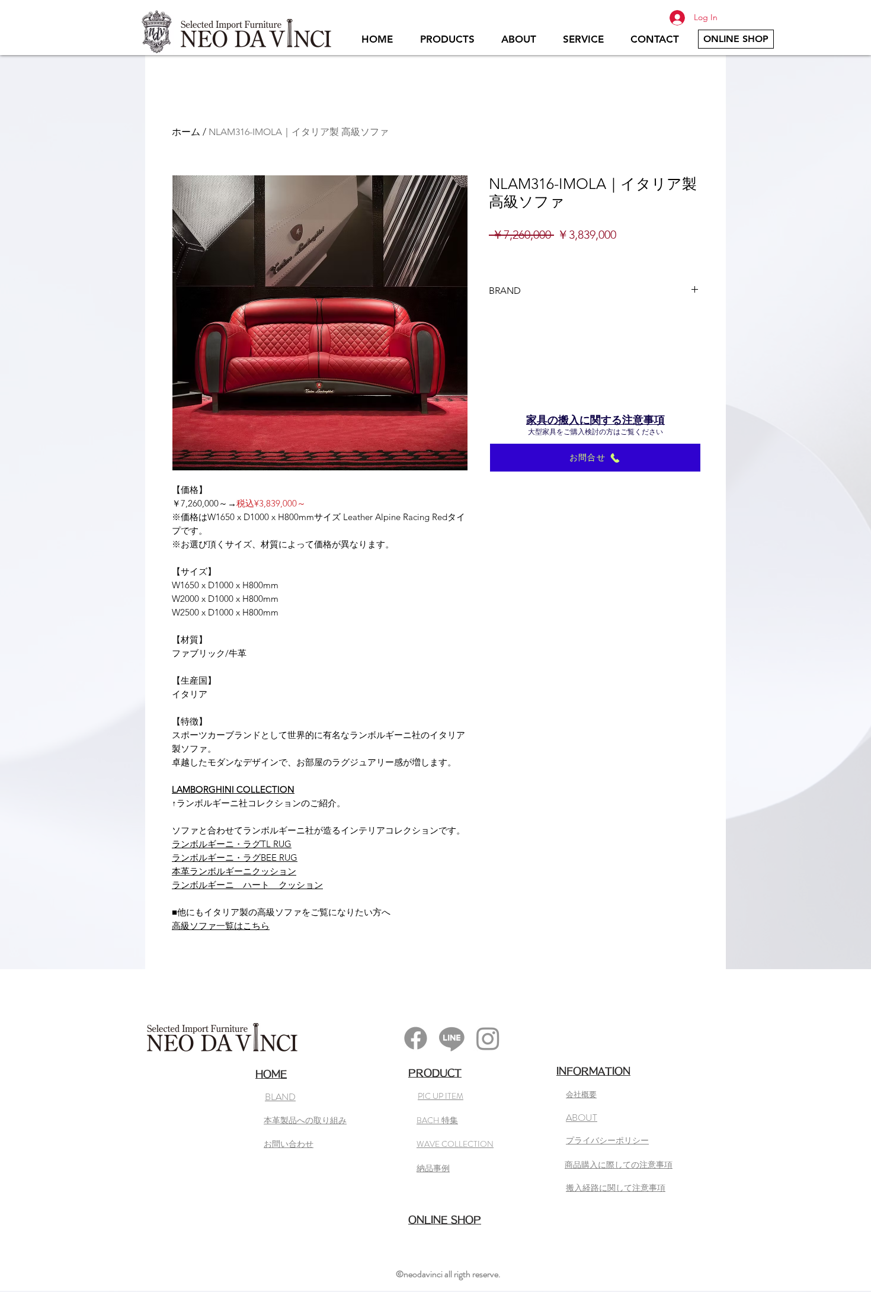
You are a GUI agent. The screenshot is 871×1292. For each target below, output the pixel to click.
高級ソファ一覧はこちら (221, 925)
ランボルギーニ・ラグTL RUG (232, 843)
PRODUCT (435, 1073)
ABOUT (581, 1117)
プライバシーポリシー (607, 1140)
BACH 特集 (437, 1120)
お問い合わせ (288, 1144)
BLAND (280, 1097)
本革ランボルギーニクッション (234, 871)
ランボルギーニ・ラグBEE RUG (234, 857)
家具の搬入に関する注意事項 (595, 420)
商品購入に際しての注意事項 (619, 1165)
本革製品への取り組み (305, 1120)
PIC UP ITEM (440, 1096)
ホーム (186, 131)
